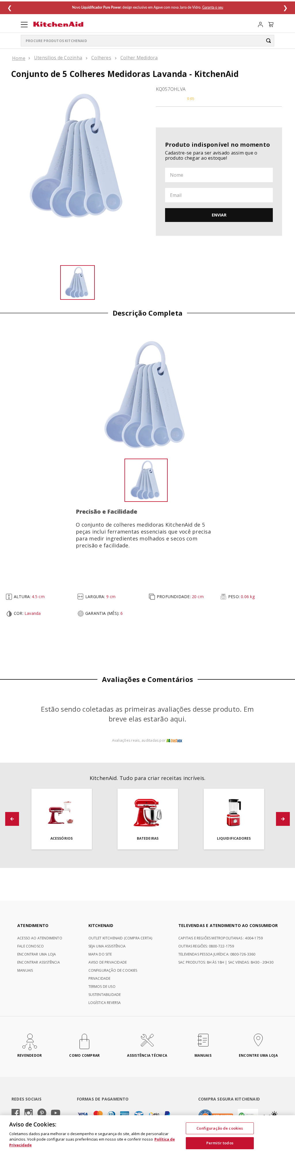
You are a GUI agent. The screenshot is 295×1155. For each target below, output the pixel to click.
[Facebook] (16, 1113)
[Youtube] (55, 1113)
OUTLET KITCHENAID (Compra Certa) (120, 938)
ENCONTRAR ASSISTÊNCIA (38, 962)
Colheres (101, 57)
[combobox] (147, 40)
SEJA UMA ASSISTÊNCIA (107, 946)
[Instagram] (28, 1113)
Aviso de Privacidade (107, 962)
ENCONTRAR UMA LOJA (36, 954)
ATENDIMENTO (32, 925)
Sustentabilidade (104, 994)
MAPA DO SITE (100, 954)
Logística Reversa (104, 1002)
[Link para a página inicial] (19, 58)
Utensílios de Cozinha (58, 57)
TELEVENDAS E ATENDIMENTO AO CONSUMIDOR (228, 925)
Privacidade (99, 978)
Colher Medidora (139, 57)
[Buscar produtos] (268, 40)
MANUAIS (25, 970)
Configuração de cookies (219, 1128)
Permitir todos (219, 1142)
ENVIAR (219, 215)
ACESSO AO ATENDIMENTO (39, 938)
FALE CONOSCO (30, 946)
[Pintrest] (41, 1113)
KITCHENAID (101, 925)
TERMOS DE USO (102, 986)
